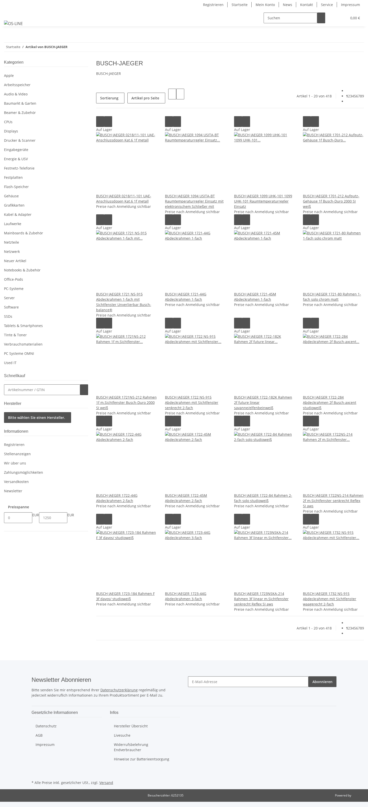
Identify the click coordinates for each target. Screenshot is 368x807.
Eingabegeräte (16, 149)
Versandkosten (16, 481)
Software (11, 307)
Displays (11, 131)
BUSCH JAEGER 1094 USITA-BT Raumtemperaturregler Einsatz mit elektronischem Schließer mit (194, 201)
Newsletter (13, 491)
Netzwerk (12, 251)
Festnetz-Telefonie (19, 168)
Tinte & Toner (15, 335)
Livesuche (122, 735)
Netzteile (11, 242)
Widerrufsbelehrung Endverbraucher (131, 747)
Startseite (240, 4)
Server (9, 297)
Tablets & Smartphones (23, 325)
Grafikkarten (14, 205)
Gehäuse (11, 196)
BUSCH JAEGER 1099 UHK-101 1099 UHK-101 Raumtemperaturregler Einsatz (263, 201)
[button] (333, 18)
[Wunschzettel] (341, 18)
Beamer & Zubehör (20, 112)
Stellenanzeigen (17, 453)
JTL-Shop (358, 795)
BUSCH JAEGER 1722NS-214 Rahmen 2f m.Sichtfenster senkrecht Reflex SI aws (333, 500)
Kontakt (306, 4)
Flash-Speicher (16, 186)
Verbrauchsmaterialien (23, 344)
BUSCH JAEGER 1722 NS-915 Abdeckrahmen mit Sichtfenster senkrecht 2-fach (191, 402)
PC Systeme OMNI (19, 353)
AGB (39, 735)
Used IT (10, 362)
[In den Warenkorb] (84, 389)
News (287, 4)
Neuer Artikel (15, 260)
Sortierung (109, 98)
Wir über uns (15, 463)
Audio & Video (16, 94)
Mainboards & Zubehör (23, 233)
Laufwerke (12, 223)
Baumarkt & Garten (20, 103)
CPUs (8, 121)
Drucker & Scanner (20, 140)
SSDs (8, 316)
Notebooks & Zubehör (22, 270)
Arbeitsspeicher (17, 84)
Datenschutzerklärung (119, 690)
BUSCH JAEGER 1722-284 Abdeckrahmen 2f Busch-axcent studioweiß (329, 402)
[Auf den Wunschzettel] (108, 121)
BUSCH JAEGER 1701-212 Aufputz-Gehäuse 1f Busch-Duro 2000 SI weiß (331, 201)
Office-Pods (13, 279)
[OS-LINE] (13, 23)
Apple (9, 75)
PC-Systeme (14, 288)
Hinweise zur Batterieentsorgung (141, 759)
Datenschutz (46, 726)
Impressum (350, 4)
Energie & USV (16, 158)
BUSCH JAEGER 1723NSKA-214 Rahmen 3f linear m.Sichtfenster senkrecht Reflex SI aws (261, 598)
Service (327, 4)
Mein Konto (265, 4)
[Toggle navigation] (10, 13)
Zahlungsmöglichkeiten (23, 472)
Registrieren (213, 4)
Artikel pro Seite (145, 98)
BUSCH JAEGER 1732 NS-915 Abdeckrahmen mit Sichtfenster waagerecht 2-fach (329, 598)
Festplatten (13, 177)
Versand (106, 782)
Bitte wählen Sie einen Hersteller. (36, 417)
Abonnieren (322, 681)
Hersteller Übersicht (131, 726)
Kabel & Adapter (18, 214)
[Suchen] (321, 18)
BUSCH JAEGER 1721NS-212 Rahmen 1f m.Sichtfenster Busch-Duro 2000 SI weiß (126, 402)
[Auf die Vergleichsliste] (100, 121)
